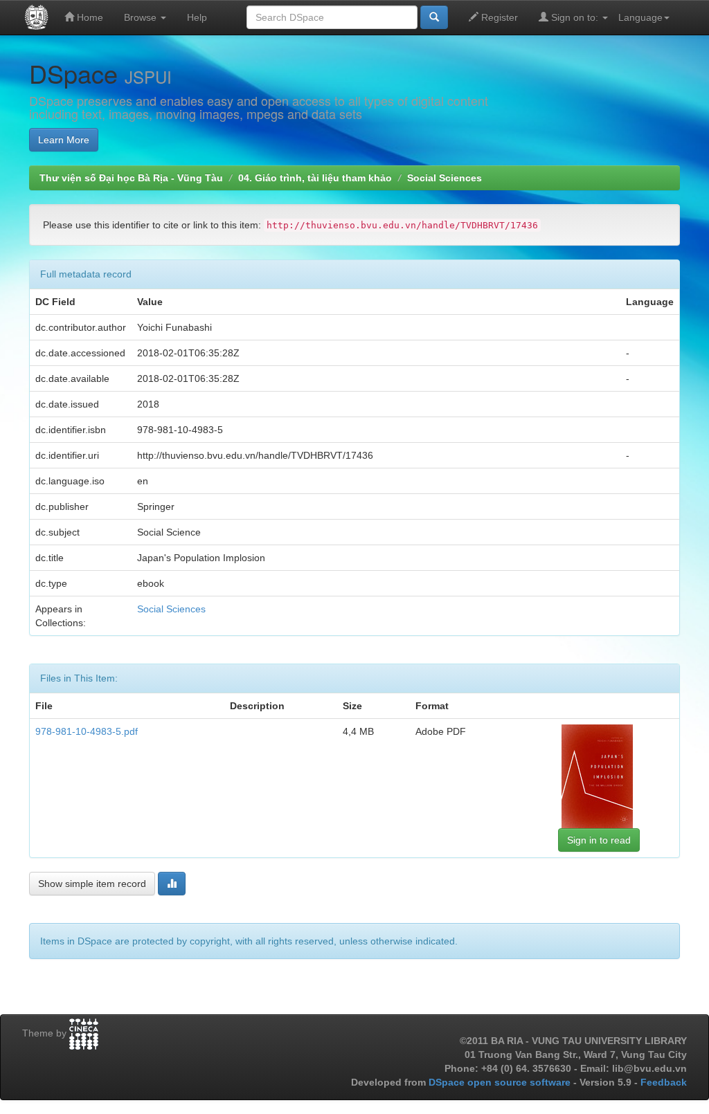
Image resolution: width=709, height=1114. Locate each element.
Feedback (663, 1082)
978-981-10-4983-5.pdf (86, 731)
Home (88, 17)
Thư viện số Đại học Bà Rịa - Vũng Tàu (131, 177)
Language (640, 17)
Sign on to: (574, 17)
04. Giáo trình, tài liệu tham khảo (315, 177)
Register (498, 17)
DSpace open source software (501, 1082)
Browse (141, 17)
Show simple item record (92, 883)
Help (197, 17)
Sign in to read (599, 840)
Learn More (63, 139)
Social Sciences (444, 177)
